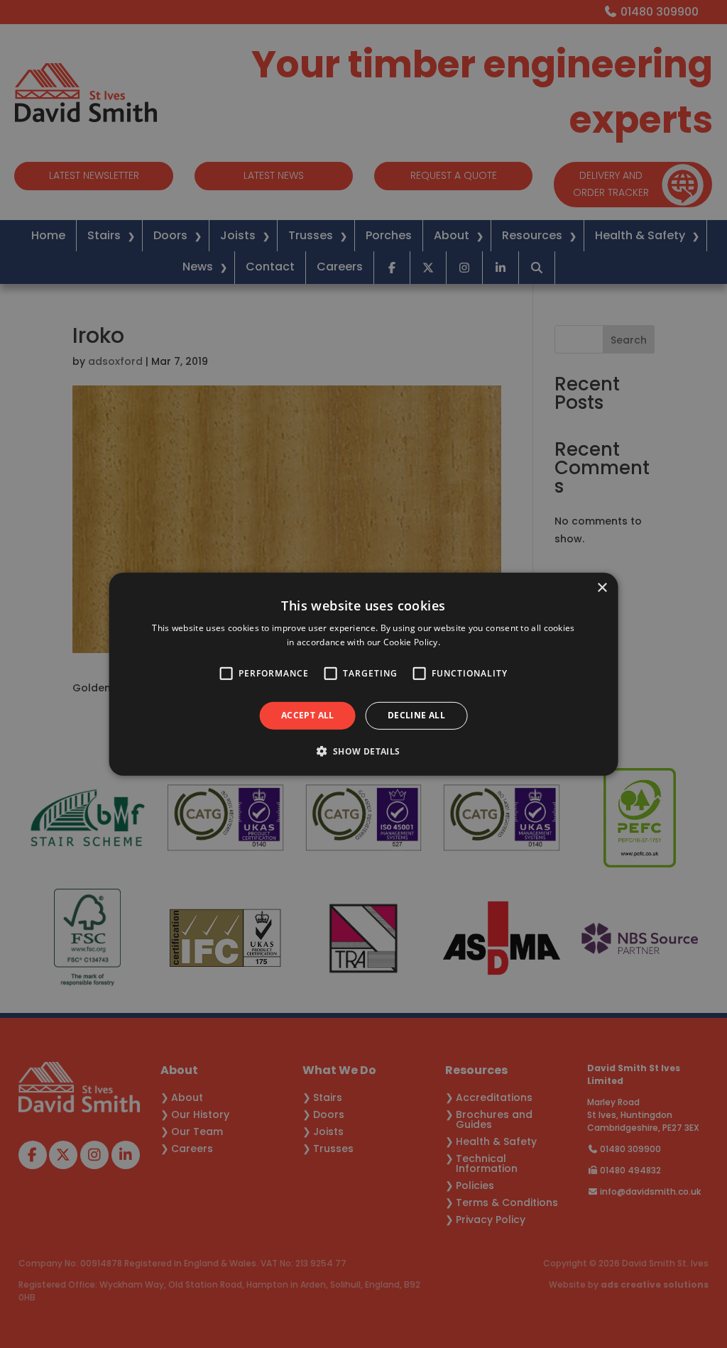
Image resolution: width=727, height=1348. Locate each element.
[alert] (363, 674)
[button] (363, 751)
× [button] (601, 587)
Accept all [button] (307, 715)
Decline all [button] (416, 715)
